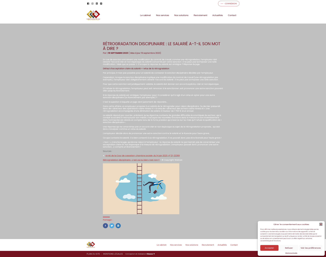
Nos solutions (181, 15)
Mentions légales (291, 253)
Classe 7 (151, 254)
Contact (232, 15)
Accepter (269, 248)
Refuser (289, 248)
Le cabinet (145, 15)
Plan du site (93, 254)
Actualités (217, 15)
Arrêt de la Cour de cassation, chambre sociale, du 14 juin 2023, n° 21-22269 (142, 155)
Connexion (231, 3)
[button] (321, 224)
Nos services (162, 15)
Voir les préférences (311, 248)
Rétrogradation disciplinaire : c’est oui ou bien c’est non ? (131, 159)
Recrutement (200, 15)
